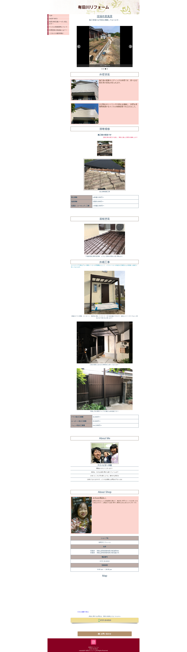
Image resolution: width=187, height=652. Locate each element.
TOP (50, 15)
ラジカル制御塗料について (58, 27)
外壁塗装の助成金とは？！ (58, 30)
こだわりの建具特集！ (56, 33)
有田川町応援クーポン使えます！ (58, 22)
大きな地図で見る (83, 612)
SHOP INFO (53, 18)
